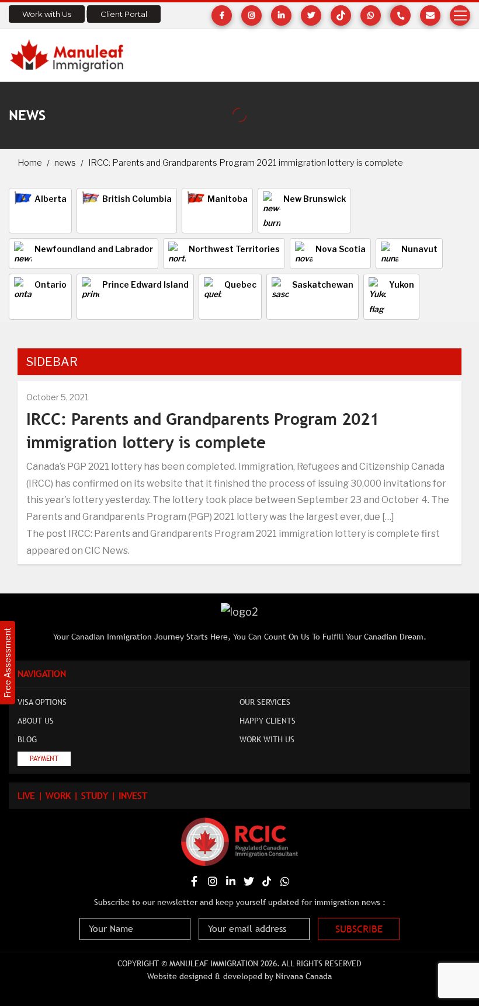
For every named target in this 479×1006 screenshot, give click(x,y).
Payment (44, 759)
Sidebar (52, 362)
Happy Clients (267, 720)
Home (30, 163)
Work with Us (46, 14)
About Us (36, 720)
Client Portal (123, 14)
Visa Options (42, 702)
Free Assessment (7, 662)
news (65, 163)
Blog (27, 739)
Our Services (264, 702)
